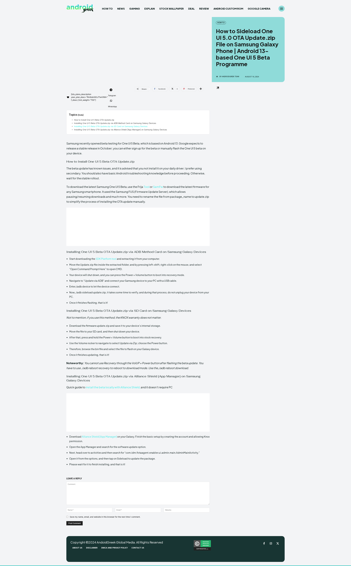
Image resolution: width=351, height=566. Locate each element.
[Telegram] (111, 90)
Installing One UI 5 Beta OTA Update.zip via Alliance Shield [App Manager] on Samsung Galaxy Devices (120, 129)
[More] (201, 89)
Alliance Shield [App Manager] (99, 436)
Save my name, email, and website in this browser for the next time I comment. (105, 517)
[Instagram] (271, 543)
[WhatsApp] (111, 101)
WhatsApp (112, 106)
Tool (146, 186)
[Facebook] (264, 543)
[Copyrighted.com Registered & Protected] (202, 550)
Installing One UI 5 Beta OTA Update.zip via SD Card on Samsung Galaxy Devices (110, 126)
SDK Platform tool (106, 258)
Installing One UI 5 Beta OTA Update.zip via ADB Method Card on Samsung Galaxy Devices (115, 123)
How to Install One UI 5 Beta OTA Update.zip (94, 120)
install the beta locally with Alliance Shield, (112, 387)
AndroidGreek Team (230, 77)
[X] (278, 543)
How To (221, 23)
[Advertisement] (138, 227)
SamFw (158, 186)
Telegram (112, 95)
